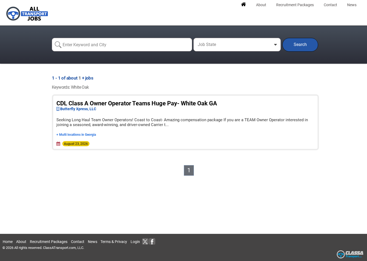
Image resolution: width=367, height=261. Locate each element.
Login (135, 241)
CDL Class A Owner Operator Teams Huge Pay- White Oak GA (136, 103)
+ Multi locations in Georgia (76, 135)
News (92, 241)
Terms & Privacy (113, 241)
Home (8, 241)
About (21, 241)
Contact (77, 241)
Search (300, 44)
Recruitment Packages (48, 241)
